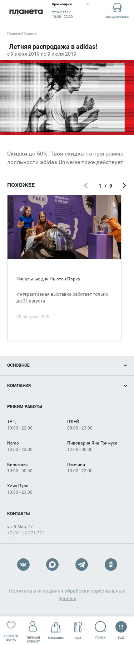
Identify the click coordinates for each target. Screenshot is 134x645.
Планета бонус (11, 637)
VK (23, 564)
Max (52, 564)
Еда (78, 638)
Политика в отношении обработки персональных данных (67, 594)
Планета (26, 11)
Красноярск (62, 4)
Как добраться (117, 17)
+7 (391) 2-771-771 (25, 532)
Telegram (81, 564)
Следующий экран (123, 186)
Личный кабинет (33, 639)
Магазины (56, 638)
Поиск (100, 637)
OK (111, 564)
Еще (121, 636)
